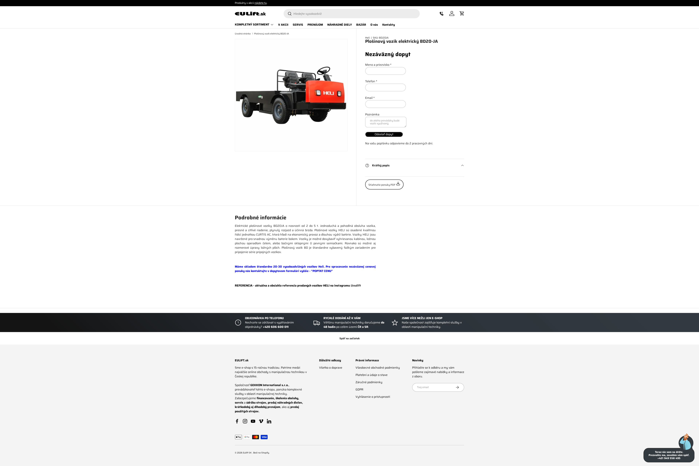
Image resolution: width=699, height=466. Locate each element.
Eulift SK (247, 452)
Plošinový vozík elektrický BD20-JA (271, 34)
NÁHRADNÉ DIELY (339, 24)
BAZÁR (361, 24)
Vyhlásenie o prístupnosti (373, 396)
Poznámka (372, 114)
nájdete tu (260, 3)
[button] (442, 13)
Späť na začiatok (349, 338)
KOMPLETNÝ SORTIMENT (252, 24)
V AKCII (283, 24)
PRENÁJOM (315, 24)
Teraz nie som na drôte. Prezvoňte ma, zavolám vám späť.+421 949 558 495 (669, 455)
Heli (367, 38)
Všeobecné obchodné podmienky (378, 367)
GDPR (359, 389)
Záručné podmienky (369, 382)
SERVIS (298, 24)
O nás (374, 24)
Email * (370, 98)
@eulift (356, 285)
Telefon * (371, 81)
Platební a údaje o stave (372, 375)
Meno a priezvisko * (378, 64)
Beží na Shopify (261, 452)
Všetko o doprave (330, 367)
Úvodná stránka (243, 34)
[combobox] (352, 13)
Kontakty (388, 24)
